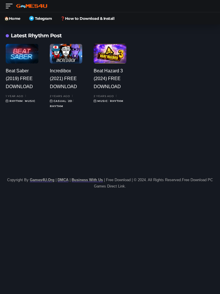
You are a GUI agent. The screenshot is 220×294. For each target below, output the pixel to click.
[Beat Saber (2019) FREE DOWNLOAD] (22, 53)
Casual (60, 100)
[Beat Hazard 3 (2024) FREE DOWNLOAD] (110, 53)
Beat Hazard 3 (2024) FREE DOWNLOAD (108, 78)
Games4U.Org (42, 180)
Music (30, 100)
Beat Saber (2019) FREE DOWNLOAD (19, 78)
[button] (10, 6)
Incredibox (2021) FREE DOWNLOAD (63, 78)
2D (70, 100)
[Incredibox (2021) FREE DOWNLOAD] (66, 53)
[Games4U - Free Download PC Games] (31, 6)
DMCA (63, 180)
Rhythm (16, 100)
